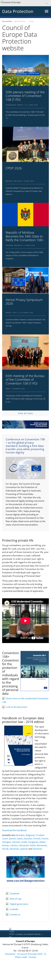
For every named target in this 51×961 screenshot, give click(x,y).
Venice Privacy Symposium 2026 (24, 301)
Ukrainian (37, 848)
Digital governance (19, 904)
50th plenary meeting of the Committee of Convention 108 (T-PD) (25, 95)
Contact (32, 957)
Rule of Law (15, 898)
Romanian (42, 845)
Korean (5, 845)
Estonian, (28, 838)
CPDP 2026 (14, 168)
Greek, (24, 841)
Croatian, (40, 835)
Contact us (15, 914)
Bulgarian (30, 835)
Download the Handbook (14, 830)
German (16, 841)
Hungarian (33, 841)
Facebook (14, 893)
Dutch (20, 838)
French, (45, 838)
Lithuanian (23, 845)
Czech (5, 838)
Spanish (24, 848)
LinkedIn (14, 909)
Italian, (43, 841)
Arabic (21, 835)
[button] (25, 3)
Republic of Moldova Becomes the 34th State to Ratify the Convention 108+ (25, 236)
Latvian (13, 845)
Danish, (13, 838)
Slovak (5, 848)
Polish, (33, 845)
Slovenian (14, 848)
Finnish (36, 838)
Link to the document (16, 706)
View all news (25, 413)
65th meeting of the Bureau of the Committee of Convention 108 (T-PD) (25, 379)
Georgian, (7, 841)
